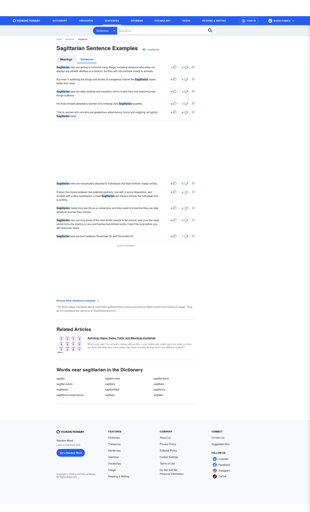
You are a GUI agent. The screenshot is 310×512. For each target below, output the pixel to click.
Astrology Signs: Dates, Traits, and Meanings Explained (121, 338)
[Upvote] (175, 67)
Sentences (102, 30)
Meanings (66, 59)
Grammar (113, 457)
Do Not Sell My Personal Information (172, 472)
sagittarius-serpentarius (70, 395)
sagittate (158, 395)
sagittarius (159, 389)
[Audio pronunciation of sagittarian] (144, 49)
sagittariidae (112, 389)
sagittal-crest (112, 378)
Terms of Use (167, 463)
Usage (112, 470)
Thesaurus (114, 444)
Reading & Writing (118, 476)
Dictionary (114, 437)
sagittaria (159, 384)
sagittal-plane (161, 378)
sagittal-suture (65, 384)
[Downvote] (186, 67)
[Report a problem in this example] (193, 67)
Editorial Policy (168, 450)
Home (59, 39)
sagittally (110, 384)
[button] (249, 20)
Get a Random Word (71, 452)
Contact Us (218, 437)
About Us (165, 437)
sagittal (61, 378)
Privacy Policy (168, 444)
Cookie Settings (169, 457)
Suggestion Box (221, 444)
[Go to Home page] (26, 20)
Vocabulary (114, 463)
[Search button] (212, 30)
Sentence (70, 39)
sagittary (110, 395)
